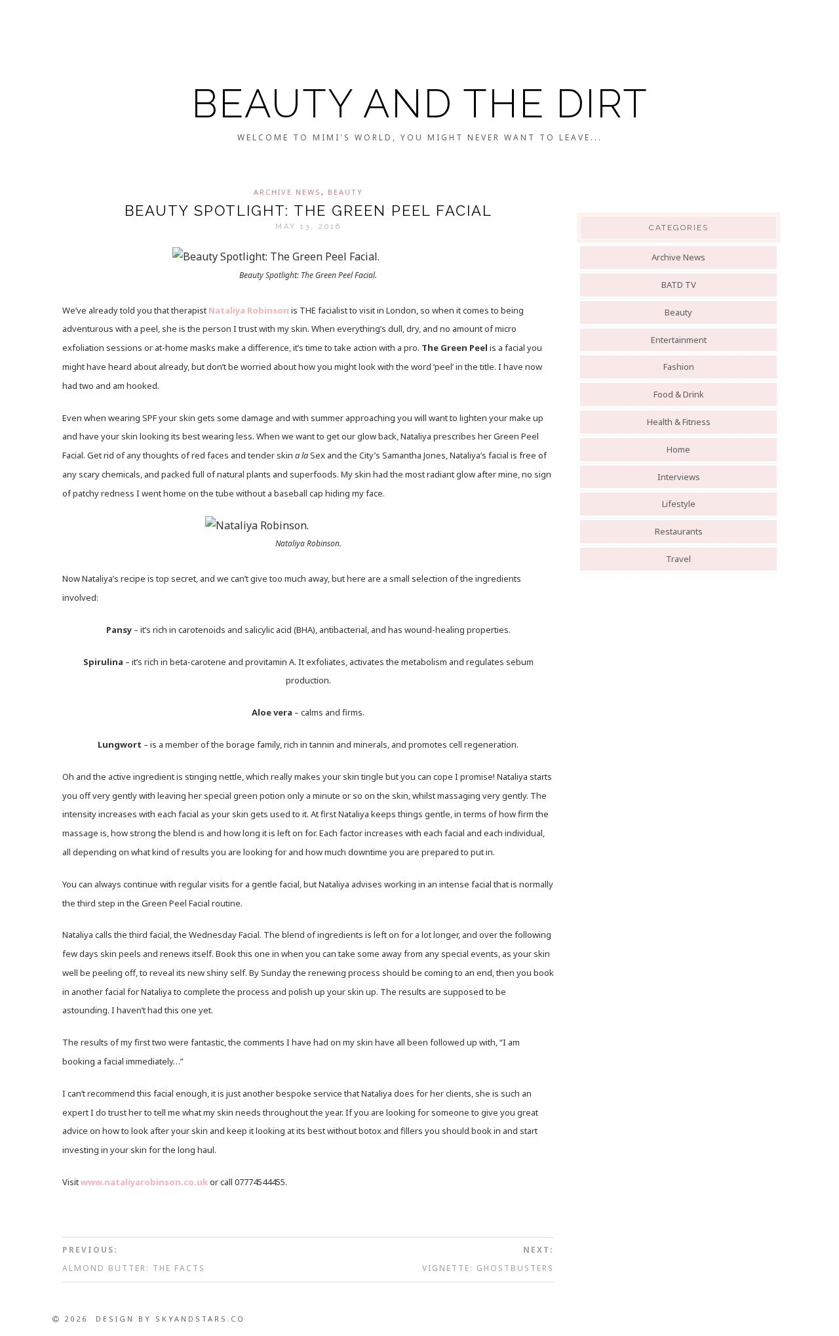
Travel (678, 559)
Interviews (678, 477)
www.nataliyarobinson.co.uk (144, 1182)
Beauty (345, 192)
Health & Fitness (679, 422)
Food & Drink (679, 394)
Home (678, 449)
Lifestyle (678, 504)
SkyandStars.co (200, 1319)
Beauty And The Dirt (419, 104)
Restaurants (679, 531)
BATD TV (678, 285)
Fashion (678, 367)
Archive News (287, 192)
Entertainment (679, 340)
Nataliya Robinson (248, 310)
